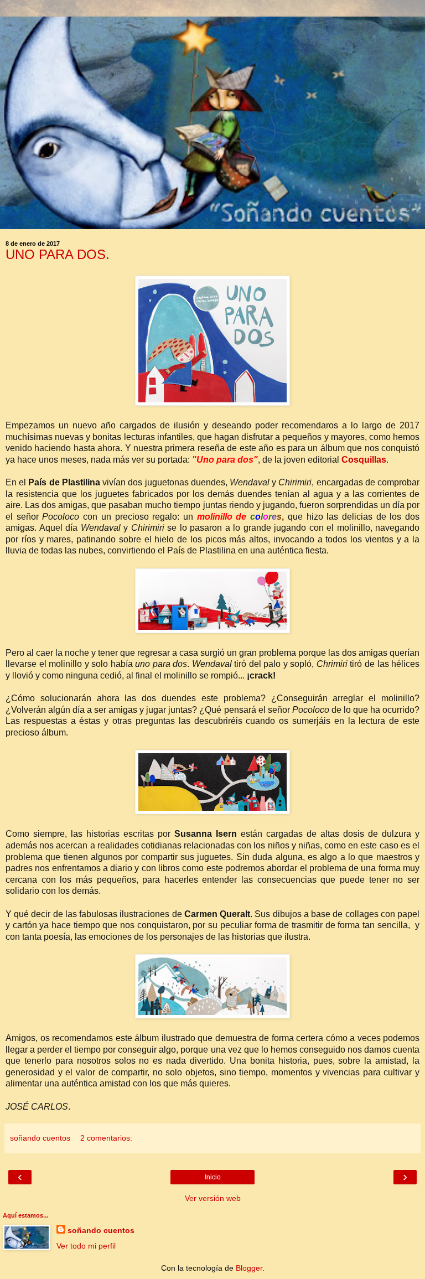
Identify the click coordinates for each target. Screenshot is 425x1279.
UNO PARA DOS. (58, 254)
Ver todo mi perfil (86, 1245)
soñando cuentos (101, 1230)
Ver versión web (213, 1198)
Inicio (213, 1177)
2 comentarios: (106, 1137)
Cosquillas (363, 459)
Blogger (249, 1268)
